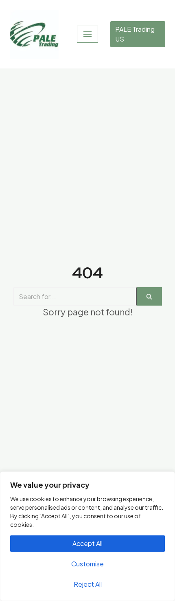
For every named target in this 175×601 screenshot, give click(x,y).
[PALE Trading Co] (34, 34)
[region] (87, 536)
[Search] (149, 296)
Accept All (87, 543)
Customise (87, 563)
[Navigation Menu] (87, 34)
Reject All (88, 584)
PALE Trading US (135, 34)
